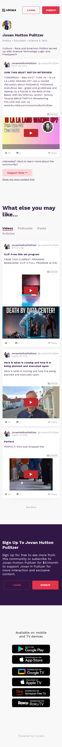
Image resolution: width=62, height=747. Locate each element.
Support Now (15, 172)
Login (31, 10)
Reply (54, 153)
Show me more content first (18, 179)
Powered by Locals (31, 736)
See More (31, 507)
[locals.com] (9, 10)
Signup (51, 10)
